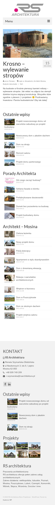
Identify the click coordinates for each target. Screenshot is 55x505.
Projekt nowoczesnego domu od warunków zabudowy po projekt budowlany (25, 124)
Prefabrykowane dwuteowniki (29, 197)
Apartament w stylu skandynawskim (32, 259)
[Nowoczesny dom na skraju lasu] (9, 446)
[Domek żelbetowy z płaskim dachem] (21, 446)
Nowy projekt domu (25, 242)
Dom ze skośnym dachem (28, 306)
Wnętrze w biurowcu (25, 288)
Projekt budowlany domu (27, 215)
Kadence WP (7, 500)
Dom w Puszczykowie (26, 297)
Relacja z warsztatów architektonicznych (26, 278)
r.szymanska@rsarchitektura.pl (20, 376)
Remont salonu (23, 153)
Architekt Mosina (40, 81)
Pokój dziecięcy (23, 251)
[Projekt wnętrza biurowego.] (21, 454)
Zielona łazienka (23, 233)
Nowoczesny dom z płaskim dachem (33, 135)
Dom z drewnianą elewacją (28, 268)
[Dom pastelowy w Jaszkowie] (34, 454)
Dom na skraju (23, 144)
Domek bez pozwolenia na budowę (32, 206)
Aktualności (29, 81)
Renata (11, 81)
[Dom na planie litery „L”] (34, 446)
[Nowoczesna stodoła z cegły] (9, 454)
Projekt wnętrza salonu (26, 315)
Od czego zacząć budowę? (28, 180)
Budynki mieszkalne (10, 84)
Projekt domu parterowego (28, 162)
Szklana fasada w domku (27, 189)
